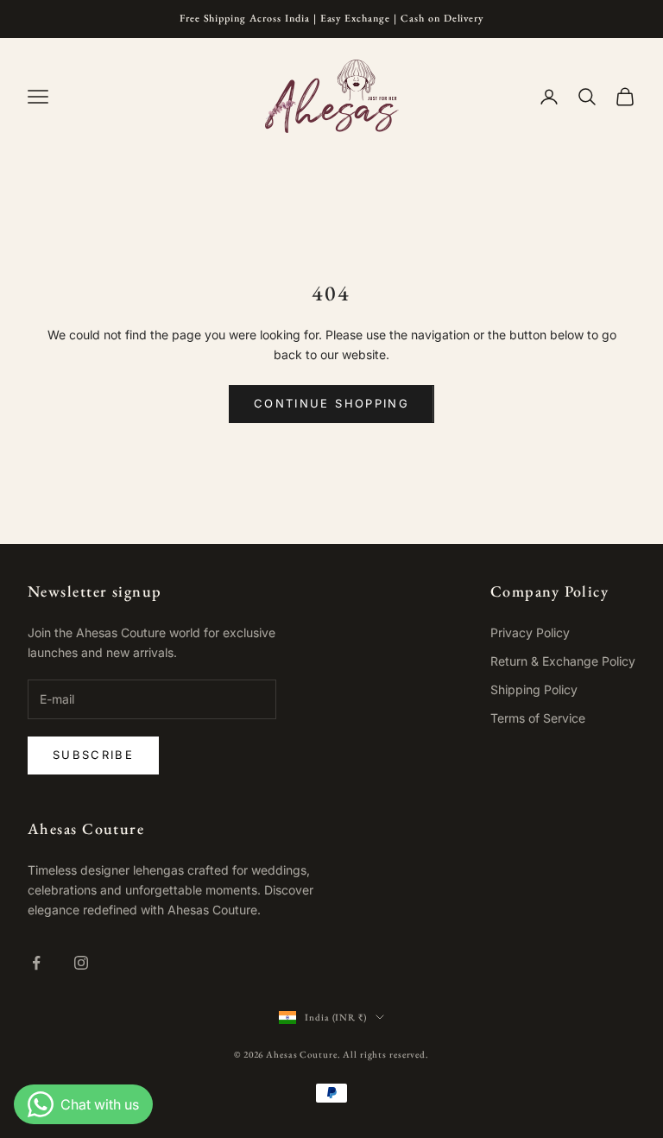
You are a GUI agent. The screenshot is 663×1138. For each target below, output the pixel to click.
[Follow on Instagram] (81, 962)
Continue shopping (331, 403)
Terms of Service (537, 718)
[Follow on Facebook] (36, 962)
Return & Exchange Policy (562, 661)
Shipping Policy (534, 689)
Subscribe (93, 755)
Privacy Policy (530, 632)
